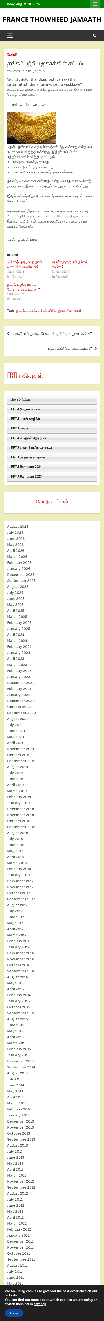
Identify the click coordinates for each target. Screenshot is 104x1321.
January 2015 (18, 1055)
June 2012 (15, 1205)
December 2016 (20, 953)
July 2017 (14, 911)
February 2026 (19, 562)
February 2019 (19, 797)
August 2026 (18, 526)
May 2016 (15, 983)
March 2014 (17, 1103)
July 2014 (15, 1079)
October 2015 (18, 1007)
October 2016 (18, 965)
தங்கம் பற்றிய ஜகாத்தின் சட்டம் (60, 310)
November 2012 (20, 1181)
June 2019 (15, 779)
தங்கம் (31, 310)
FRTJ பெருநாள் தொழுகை (28, 438)
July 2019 (15, 773)
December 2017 (20, 881)
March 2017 (16, 935)
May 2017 (15, 923)
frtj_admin (36, 71)
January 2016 (18, 1001)
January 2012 (18, 1235)
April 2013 (15, 1169)
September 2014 (21, 1067)
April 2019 (15, 785)
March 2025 (17, 616)
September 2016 (21, 971)
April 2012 (15, 1217)
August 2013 (17, 1145)
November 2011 (20, 1247)
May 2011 (15, 1283)
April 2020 (15, 743)
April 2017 (15, 929)
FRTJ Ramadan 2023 (26, 476)
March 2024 (17, 641)
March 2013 (17, 1175)
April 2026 (15, 550)
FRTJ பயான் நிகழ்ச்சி (25, 419)
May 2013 (15, 1163)
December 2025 (20, 574)
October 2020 (19, 707)
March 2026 (17, 556)
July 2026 (15, 532)
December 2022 (21, 683)
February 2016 (19, 995)
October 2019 (18, 755)
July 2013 (15, 1151)
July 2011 (14, 1271)
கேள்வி (12, 54)
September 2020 (21, 713)
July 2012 (15, 1199)
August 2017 (17, 905)
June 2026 (16, 538)
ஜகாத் (20, 310)
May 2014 (15, 1091)
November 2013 (20, 1127)
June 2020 (16, 731)
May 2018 (15, 851)
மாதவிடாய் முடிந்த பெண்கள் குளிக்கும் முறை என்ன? (52, 333)
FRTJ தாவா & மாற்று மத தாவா (32, 447)
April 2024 (15, 635)
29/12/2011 (16, 71)
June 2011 (15, 1277)
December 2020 (21, 701)
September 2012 (21, 1187)
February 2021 (19, 689)
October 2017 (18, 893)
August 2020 (18, 719)
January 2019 (18, 803)
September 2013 (21, 1139)
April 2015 (15, 1037)
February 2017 (19, 941)
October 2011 (18, 1253)
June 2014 (15, 1085)
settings (40, 1304)
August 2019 (17, 767)
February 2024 (19, 647)
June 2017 (15, 917)
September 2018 (21, 827)
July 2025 (15, 592)
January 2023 (18, 677)
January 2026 (18, 568)
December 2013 (20, 1121)
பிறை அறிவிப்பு (20, 399)
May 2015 (15, 1031)
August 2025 (17, 586)
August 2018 (17, 833)
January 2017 (18, 947)
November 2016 (20, 959)
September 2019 (21, 761)
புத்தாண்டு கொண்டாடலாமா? (70, 348)
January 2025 (18, 628)
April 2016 (15, 989)
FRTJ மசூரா (19, 428)
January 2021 (18, 695)
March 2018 (17, 863)
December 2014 (20, 1061)
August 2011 (17, 1265)
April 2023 (15, 659)
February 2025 (19, 622)
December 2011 (20, 1241)
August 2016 (17, 977)
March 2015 (17, 1043)
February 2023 (19, 671)
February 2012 (19, 1229)
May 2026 (15, 544)
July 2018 (15, 839)
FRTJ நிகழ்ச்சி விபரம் (25, 409)
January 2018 (18, 875)
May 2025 (15, 604)
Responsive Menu (95, 4)
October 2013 (18, 1133)
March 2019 (17, 791)
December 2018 (20, 809)
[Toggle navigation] (10, 35)
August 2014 (17, 1073)
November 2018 (20, 815)
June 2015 (15, 1025)
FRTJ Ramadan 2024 (26, 467)
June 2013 (15, 1157)
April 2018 (15, 857)
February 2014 (19, 1109)
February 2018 (19, 869)
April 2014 (15, 1097)
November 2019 (20, 749)
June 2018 (15, 845)
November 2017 (20, 887)
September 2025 (21, 580)
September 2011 (21, 1259)
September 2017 (21, 899)
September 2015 (21, 1013)
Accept (14, 1313)
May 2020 (15, 737)
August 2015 (17, 1019)
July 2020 (15, 725)
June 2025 (16, 598)
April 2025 (15, 610)
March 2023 (17, 665)
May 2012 (15, 1211)
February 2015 (19, 1049)
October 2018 (18, 821)
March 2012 (17, 1223)
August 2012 (17, 1193)
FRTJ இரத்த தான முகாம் (28, 457)
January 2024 (18, 653)
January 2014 (18, 1115)
